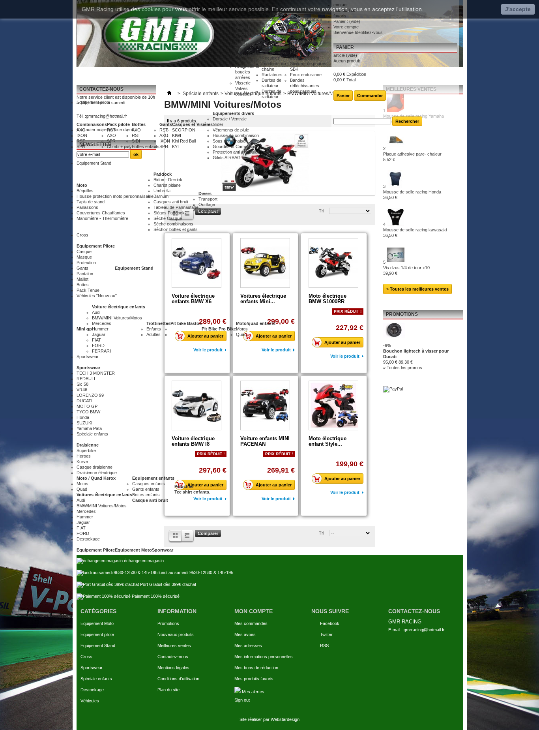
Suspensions (274, 25)
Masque (84, 257)
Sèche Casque (167, 218)
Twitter (326, 634)
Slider (218, 124)
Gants (165, 124)
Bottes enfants (145, 146)
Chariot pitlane (167, 185)
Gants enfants (145, 489)
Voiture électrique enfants (118, 306)
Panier (345, 47)
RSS (324, 645)
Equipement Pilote (96, 246)
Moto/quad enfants (255, 323)
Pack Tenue (88, 290)
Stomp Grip (246, 60)
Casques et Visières (192, 124)
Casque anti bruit (150, 500)
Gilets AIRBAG (227, 157)
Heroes (84, 456)
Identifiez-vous (369, 32)
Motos (242, 329)
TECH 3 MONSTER (96, 373)
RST (81, 141)
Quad (241, 334)
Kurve (82, 461)
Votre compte (346, 26)
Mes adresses (248, 645)
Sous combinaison (230, 141)
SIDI (136, 141)
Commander (370, 95)
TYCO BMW (88, 411)
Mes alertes (252, 691)
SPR (81, 146)
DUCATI (84, 400)
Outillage (206, 204)
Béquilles (85, 190)
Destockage (92, 689)
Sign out (242, 700)
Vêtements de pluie (231, 130)
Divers (204, 193)
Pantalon (85, 273)
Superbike (86, 450)
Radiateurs (272, 74)
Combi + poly (119, 146)
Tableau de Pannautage (175, 207)
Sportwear (162, 550)
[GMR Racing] (156, 33)
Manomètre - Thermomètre (102, 218)
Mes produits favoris (253, 678)
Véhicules (89, 700)
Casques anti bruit (170, 201)
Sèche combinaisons (173, 223)
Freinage (270, 19)
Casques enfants (148, 483)
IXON (82, 135)
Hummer (100, 329)
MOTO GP (87, 406)
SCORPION (183, 130)
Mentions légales (173, 667)
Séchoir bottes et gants (175, 229)
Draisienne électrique (97, 472)
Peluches (183, 486)
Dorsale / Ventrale (230, 118)
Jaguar (98, 334)
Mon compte (253, 611)
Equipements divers (233, 113)
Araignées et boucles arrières (247, 72)
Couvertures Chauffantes (101, 212)
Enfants (153, 329)
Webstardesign (285, 719)
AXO (81, 130)
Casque (84, 251)
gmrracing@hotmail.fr (424, 629)
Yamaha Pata (89, 428)
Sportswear (88, 367)
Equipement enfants (153, 478)
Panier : (346, 21)
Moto (82, 185)
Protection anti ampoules (236, 152)
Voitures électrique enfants (104, 494)
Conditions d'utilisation (178, 678)
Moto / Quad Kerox (96, 478)
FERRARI (101, 351)
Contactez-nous (172, 656)
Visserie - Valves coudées (244, 88)
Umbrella (161, 190)
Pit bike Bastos (186, 323)
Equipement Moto (133, 550)
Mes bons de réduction (256, 667)
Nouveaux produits (175, 634)
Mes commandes (251, 623)
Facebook (329, 623)
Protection (86, 262)
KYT (176, 146)
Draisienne (88, 445)
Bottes (139, 124)
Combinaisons (92, 124)
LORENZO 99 (90, 395)
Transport (207, 199)
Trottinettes (158, 323)
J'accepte (518, 9)
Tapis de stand (91, 201)
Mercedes (101, 323)
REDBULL (86, 378)
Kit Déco (298, 25)
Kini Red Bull (184, 141)
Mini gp (84, 329)
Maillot (82, 279)
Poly (239, 22)
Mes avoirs (245, 634)
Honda (83, 417)
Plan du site (168, 689)
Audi (96, 312)
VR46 (82, 389)
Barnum (160, 196)
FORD (98, 345)
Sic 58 (82, 384)
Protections (246, 55)
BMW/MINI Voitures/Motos (117, 317)
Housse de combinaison (236, 135)
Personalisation (306, 19)
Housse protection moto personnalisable (115, 196)
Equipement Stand (134, 268)
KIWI (176, 135)
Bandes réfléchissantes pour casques (304, 86)
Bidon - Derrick (167, 179)
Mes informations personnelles (263, 656)
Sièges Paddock (169, 212)
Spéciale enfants (96, 678)
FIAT (96, 340)
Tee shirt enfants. (192, 492)
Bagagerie (208, 210)
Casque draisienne (94, 467)
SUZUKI (84, 422)
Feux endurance (306, 74)
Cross (86, 656)
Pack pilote (118, 124)
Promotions (168, 623)
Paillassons (87, 207)
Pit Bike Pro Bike (219, 329)
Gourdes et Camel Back (236, 146)
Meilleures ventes (174, 645)
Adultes (153, 334)
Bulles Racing (248, 27)
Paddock (162, 174)
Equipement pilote (97, 634)
